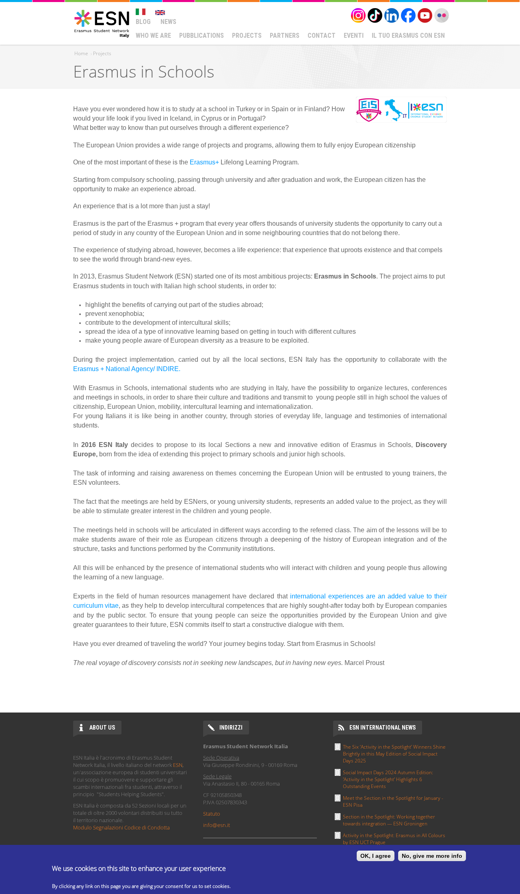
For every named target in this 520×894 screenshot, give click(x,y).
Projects (247, 35)
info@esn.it (216, 825)
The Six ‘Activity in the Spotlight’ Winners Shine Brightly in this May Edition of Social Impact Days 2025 (394, 753)
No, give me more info (432, 856)
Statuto (211, 813)
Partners (284, 35)
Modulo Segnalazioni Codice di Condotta (121, 827)
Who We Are (153, 35)
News (168, 22)
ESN (177, 765)
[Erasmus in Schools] (160, 8)
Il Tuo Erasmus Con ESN (408, 35)
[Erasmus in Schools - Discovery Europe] (140, 8)
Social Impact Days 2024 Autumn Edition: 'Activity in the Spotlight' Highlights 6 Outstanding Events (388, 779)
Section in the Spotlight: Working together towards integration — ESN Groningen (389, 820)
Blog (143, 22)
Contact (322, 35)
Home (81, 53)
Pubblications (201, 35)
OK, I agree (375, 856)
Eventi (354, 35)
